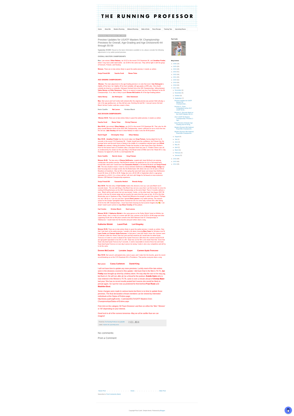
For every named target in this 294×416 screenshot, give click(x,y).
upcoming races (114, 324)
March (177, 150)
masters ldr (106, 324)
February (178, 153)
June (176, 142)
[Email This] (129, 322)
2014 (175, 164)
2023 (175, 72)
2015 (175, 161)
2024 (175, 69)
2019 (175, 82)
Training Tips (168, 29)
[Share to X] (134, 322)
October (177, 95)
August (177, 136)
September (178, 98)
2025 (175, 66)
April (176, 147)
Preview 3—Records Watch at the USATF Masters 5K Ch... (184, 113)
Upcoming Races (180, 29)
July (176, 139)
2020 (175, 80)
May (176, 144)
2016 (175, 159)
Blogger (162, 410)
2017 (175, 88)
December (178, 90)
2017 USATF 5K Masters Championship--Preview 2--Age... (184, 118)
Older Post (162, 391)
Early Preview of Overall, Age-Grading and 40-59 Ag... (184, 123)
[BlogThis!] (132, 322)
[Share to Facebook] (136, 322)
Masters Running (119, 29)
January (177, 155)
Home (100, 29)
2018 (175, 85)
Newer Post (102, 391)
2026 (175, 64)
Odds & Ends (145, 29)
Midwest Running (132, 29)
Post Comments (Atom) (113, 394)
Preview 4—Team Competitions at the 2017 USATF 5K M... (183, 108)
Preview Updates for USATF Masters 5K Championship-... (183, 102)
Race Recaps (156, 29)
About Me (108, 29)
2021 (175, 77)
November (178, 93)
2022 (175, 74)
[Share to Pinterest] (138, 322)
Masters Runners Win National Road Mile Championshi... (184, 128)
